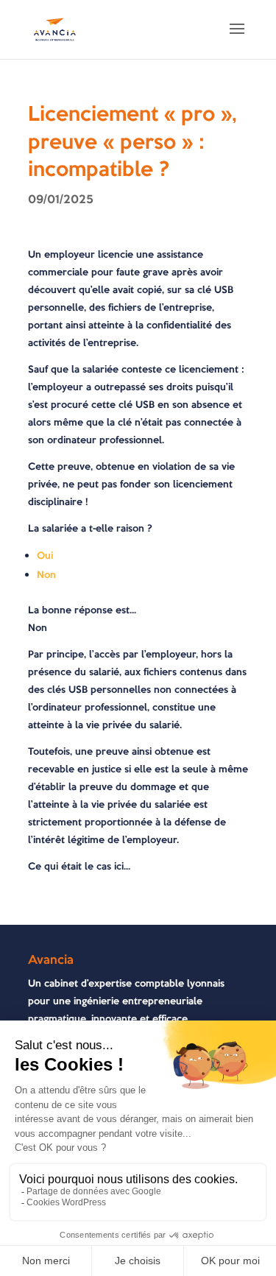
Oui (45, 556)
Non (46, 575)
